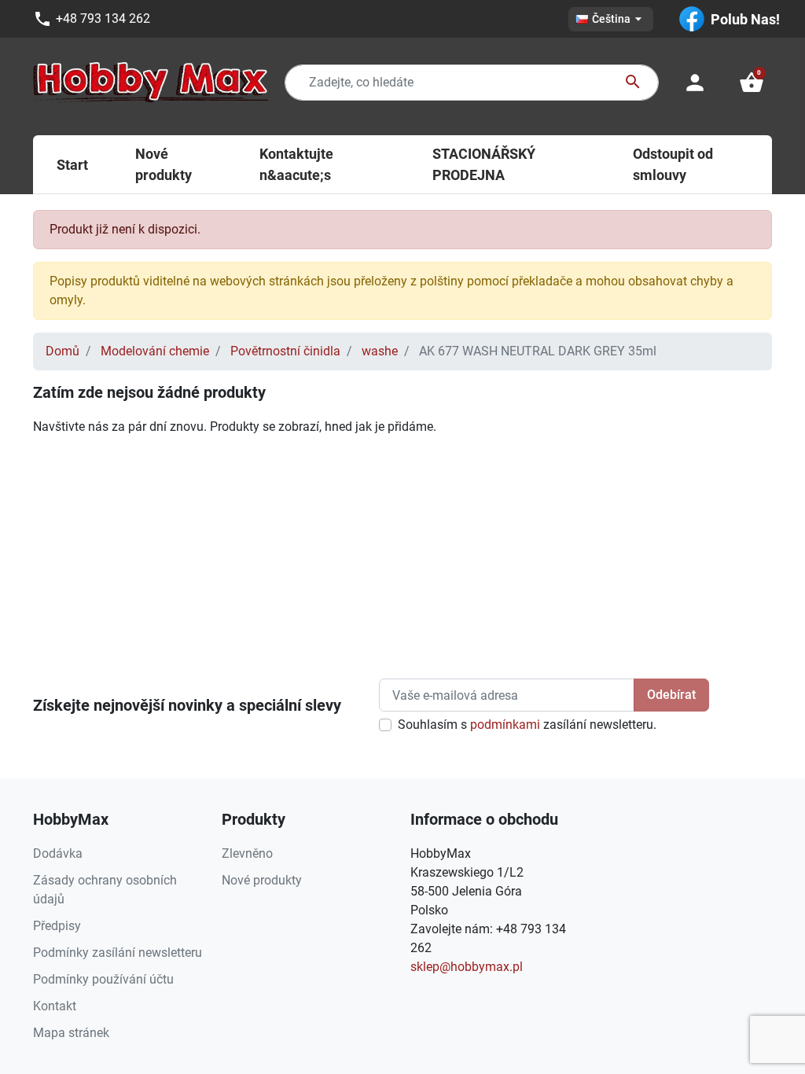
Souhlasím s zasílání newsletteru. (527, 724)
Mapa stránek (71, 1032)
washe (380, 351)
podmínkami (505, 724)
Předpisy (57, 925)
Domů (62, 351)
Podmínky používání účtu (103, 979)
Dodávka (58, 853)
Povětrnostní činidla (285, 351)
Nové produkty (262, 880)
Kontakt (54, 1006)
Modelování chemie (155, 351)
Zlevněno (247, 853)
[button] (751, 82)
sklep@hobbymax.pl (466, 966)
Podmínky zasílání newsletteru (117, 952)
